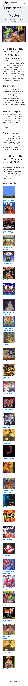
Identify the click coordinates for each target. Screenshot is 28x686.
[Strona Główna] (3, 19)
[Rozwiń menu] (24, 3)
